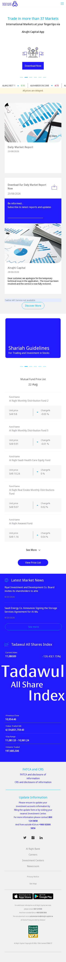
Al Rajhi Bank (33, 848)
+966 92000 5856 (41, 912)
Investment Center (37, 813)
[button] (21, 77)
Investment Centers (33, 860)
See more (52, 135)
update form (29, 809)
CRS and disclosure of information (33, 782)
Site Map (33, 883)
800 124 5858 (38, 909)
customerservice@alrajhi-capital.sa (41, 916)
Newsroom (33, 866)
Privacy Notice (33, 876)
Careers (33, 854)
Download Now (33, 65)
